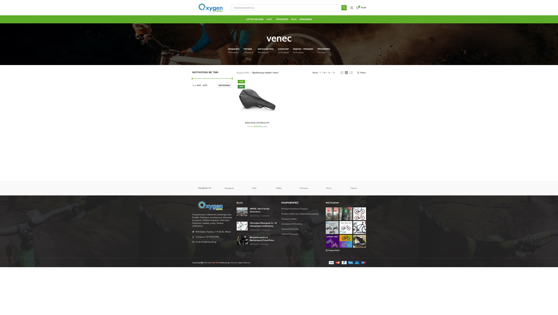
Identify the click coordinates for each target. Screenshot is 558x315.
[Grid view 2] (341, 73)
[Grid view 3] (346, 73)
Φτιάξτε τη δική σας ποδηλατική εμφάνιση (300, 213)
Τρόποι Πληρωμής (289, 234)
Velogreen (229, 188)
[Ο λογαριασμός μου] (352, 8)
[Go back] (263, 38)
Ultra (254, 188)
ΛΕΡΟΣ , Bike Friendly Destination (259, 210)
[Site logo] (210, 7)
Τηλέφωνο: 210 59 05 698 (207, 237)
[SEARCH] (344, 7)
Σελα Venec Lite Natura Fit (257, 122)
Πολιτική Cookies (289, 219)
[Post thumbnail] (242, 212)
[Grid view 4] (351, 73)
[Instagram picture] (332, 213)
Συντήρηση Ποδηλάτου (291, 224)
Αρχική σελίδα (243, 72)
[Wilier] (204, 188)
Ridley (279, 188)
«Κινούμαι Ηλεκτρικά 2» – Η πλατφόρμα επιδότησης (263, 224)
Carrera (353, 188)
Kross (328, 188)
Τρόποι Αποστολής (290, 229)
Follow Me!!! (334, 250)
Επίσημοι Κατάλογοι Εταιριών (294, 208)
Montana (304, 188)
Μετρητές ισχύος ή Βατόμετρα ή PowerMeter (262, 239)
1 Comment (264, 216)
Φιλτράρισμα (224, 85)
